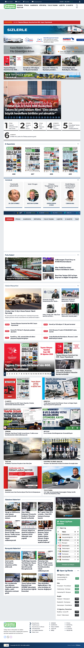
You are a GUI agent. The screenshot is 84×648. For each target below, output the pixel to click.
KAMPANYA (34, 5)
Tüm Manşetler (36, 628)
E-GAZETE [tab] (68, 219)
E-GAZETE (69, 5)
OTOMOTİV (56, 123)
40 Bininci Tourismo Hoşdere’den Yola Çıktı (18, 463)
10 (31, 117)
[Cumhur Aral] (70, 195)
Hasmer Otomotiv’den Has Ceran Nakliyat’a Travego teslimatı (13, 127)
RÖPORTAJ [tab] (37, 219)
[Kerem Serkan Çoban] (51, 195)
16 (47, 117)
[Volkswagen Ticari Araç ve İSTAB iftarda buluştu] (48, 260)
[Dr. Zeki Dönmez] (14, 195)
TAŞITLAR (20, 7)
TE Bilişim (78, 645)
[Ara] (77, 5)
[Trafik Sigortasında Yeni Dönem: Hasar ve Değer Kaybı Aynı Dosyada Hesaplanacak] (61, 388)
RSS (7, 645)
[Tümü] (78, 144)
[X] (8, 637)
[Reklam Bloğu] (42, 76)
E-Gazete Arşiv (38, 1)
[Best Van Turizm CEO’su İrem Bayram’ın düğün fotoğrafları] (48, 276)
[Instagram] (11, 637)
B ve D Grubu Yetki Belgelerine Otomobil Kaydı (58, 433)
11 (33, 117)
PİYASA (26, 5)
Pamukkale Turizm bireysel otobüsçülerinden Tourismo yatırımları (74, 127)
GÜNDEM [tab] (9, 219)
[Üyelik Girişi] (79, 2)
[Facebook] (5, 637)
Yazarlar (27, 1)
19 (56, 117)
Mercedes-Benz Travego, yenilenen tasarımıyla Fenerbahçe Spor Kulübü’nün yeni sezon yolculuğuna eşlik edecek (57, 127)
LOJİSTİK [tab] (59, 219)
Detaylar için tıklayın (68, 564)
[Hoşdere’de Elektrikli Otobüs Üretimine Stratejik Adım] (61, 449)
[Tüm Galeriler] (78, 255)
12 (36, 117)
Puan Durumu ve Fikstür (38, 626)
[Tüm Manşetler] (78, 286)
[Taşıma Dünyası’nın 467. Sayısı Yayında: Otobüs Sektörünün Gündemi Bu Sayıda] (23, 388)
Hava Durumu (35, 623)
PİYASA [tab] (18, 219)
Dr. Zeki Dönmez (14, 203)
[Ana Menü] (77, 7)
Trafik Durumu (35, 625)
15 (45, 117)
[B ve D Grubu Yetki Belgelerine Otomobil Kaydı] (61, 419)
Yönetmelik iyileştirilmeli (14, 185)
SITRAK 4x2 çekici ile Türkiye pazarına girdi (23, 136)
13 (39, 117)
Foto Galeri (10, 1)
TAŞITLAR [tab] (78, 219)
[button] (6, 100)
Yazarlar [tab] (8, 180)
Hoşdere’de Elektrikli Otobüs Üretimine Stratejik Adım (61, 463)
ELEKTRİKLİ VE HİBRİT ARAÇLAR (53, 461)
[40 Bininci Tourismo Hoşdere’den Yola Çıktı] (23, 449)
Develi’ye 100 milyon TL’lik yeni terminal (62, 324)
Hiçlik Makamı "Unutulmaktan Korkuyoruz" (70, 186)
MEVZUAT (47, 431)
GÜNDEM (20, 5)
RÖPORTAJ (42, 5)
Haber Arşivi (35, 632)
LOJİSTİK (62, 5)
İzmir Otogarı (32, 184)
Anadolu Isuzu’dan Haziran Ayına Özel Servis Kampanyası (22, 492)
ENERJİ (52, 630)
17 (50, 117)
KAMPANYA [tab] (27, 219)
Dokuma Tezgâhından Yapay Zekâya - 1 (51, 186)
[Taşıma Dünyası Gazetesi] (10, 6)
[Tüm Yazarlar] (78, 180)
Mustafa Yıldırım (32, 203)
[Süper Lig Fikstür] (78, 570)
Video (18, 1)
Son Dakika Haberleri (37, 630)
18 (53, 117)
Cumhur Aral (70, 203)
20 (59, 117)
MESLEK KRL (69, 630)
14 (42, 117)
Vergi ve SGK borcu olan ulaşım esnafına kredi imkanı (28, 127)
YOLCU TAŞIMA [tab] (49, 219)
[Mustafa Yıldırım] (32, 195)
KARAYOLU (47, 401)
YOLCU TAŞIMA (53, 5)
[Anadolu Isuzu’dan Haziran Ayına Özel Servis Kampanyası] (23, 477)
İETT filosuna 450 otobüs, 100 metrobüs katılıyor (42, 127)
